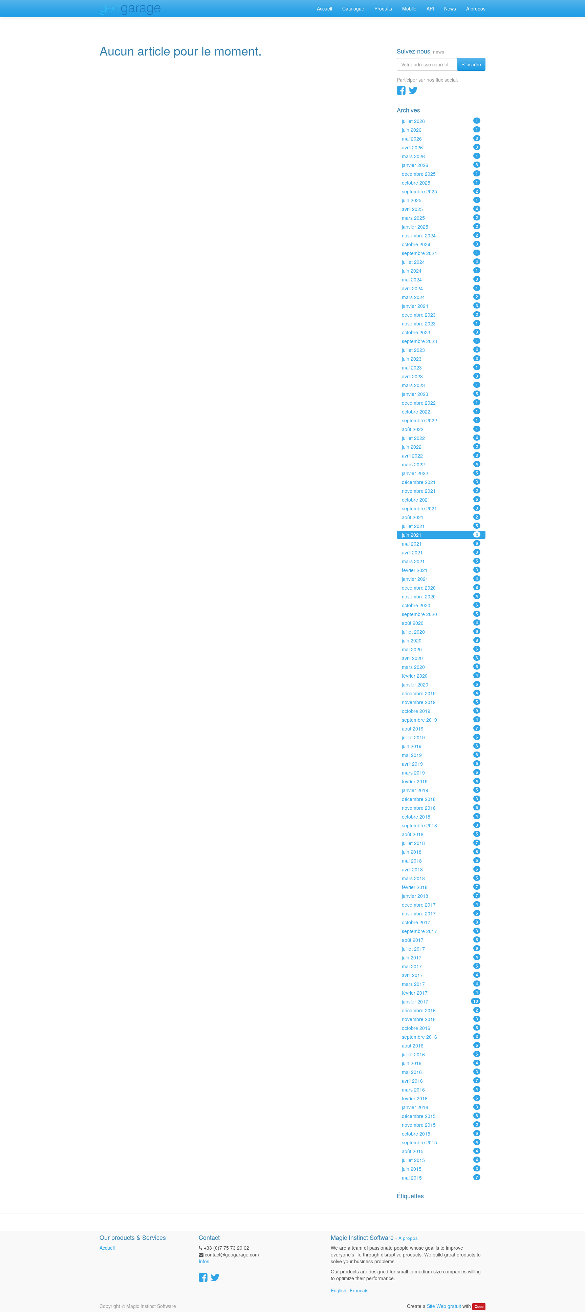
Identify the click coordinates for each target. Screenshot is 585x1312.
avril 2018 (440, 869)
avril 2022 (440, 455)
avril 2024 (440, 288)
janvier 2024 (440, 305)
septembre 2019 (440, 719)
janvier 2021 (440, 578)
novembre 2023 (440, 323)
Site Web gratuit (444, 1306)
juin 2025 (440, 200)
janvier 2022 (440, 473)
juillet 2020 (440, 631)
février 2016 (440, 1098)
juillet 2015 (440, 1160)
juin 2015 (440, 1168)
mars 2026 (440, 156)
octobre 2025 (440, 182)
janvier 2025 (440, 226)
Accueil (107, 1247)
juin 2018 (440, 851)
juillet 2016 (440, 1054)
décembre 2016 (440, 1010)
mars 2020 (440, 666)
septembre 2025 (440, 191)
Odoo (479, 1306)
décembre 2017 (440, 904)
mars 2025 (440, 217)
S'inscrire (471, 64)
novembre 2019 (440, 702)
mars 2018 (440, 878)
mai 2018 (440, 860)
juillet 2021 (440, 526)
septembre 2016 (440, 1036)
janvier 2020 (440, 684)
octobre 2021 (440, 499)
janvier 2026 (440, 165)
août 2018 (440, 834)
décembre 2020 (440, 587)
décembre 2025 (440, 173)
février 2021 (440, 570)
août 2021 (440, 517)
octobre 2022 (440, 411)
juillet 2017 (440, 948)
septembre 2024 (440, 253)
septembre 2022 (440, 420)
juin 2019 (440, 746)
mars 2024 (440, 297)
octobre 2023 (440, 332)
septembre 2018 (440, 825)
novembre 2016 (440, 1019)
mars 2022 (440, 464)
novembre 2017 (440, 913)
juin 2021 (440, 534)
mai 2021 (440, 543)
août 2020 (440, 622)
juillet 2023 (440, 349)
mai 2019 (440, 755)
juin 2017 (440, 957)
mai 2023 (440, 367)
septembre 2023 (440, 341)
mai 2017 (440, 966)
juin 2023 (440, 358)
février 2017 (440, 992)
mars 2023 (440, 385)
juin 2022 (440, 446)
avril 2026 (440, 147)
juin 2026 (440, 129)
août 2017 (440, 939)
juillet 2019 (440, 737)
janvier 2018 (440, 895)
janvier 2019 (440, 790)
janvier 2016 (440, 1107)
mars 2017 (440, 983)
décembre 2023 (440, 314)
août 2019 (440, 728)
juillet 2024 (440, 261)
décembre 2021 (440, 482)
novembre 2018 (440, 807)
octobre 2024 (440, 244)
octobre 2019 (440, 710)
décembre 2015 (440, 1116)
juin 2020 (440, 640)
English (338, 1290)
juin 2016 (440, 1063)
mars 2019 (440, 772)
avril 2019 (440, 763)
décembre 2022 (440, 402)
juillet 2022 (440, 438)
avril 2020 (440, 658)
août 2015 (440, 1151)
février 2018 (440, 887)
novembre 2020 (440, 596)
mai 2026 (440, 138)
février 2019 (440, 781)
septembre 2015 (440, 1142)
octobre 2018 (440, 816)
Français (359, 1290)
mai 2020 (440, 649)
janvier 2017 (440, 1001)
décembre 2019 (440, 693)
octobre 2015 (440, 1133)
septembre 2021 (440, 508)
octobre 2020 (440, 605)
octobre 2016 (440, 1027)
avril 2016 (440, 1080)
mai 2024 (440, 279)
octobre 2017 (440, 922)
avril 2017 (440, 975)
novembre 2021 (440, 490)
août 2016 (440, 1045)
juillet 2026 (440, 121)
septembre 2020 (440, 614)
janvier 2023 (440, 393)
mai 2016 (440, 1071)
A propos (408, 1238)
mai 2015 (440, 1177)
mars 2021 (440, 561)
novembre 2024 (440, 235)
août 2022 (440, 429)
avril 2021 (440, 552)
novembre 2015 (440, 1124)
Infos (204, 1261)
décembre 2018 (440, 799)
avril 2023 (440, 376)
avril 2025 (440, 209)
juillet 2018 (440, 843)
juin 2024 (440, 270)
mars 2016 (440, 1089)
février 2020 (440, 675)
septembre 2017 (440, 931)
